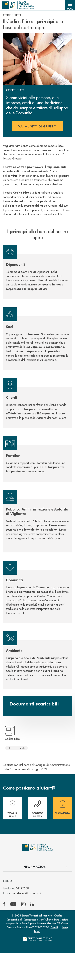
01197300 (22, 888)
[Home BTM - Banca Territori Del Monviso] (17, 5)
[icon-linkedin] (32, 904)
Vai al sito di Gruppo (40, 127)
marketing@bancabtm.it (27, 893)
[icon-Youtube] (13, 904)
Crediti (54, 927)
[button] (70, 5)
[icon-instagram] (23, 904)
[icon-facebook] (4, 904)
